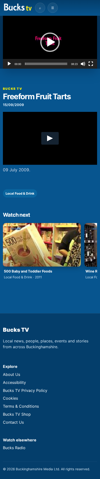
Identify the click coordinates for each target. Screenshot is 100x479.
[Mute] (83, 63)
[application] (50, 42)
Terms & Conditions (21, 406)
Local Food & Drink (20, 193)
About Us (11, 374)
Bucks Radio (14, 447)
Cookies (10, 398)
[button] (50, 42)
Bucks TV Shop (17, 414)
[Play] (9, 63)
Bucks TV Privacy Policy (25, 390)
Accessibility (14, 382)
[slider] (46, 64)
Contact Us (13, 422)
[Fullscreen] (90, 63)
